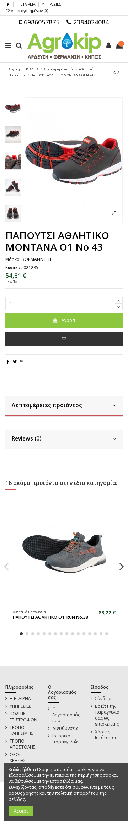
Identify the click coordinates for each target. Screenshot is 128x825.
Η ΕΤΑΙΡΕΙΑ (26, 4)
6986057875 (40, 22)
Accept (21, 811)
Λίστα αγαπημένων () (29, 10)
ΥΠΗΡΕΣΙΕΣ (51, 4)
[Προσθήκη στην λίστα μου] (64, 339)
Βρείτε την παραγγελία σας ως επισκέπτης (107, 715)
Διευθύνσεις (65, 728)
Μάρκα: (13, 259)
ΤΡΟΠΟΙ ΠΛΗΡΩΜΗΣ (21, 731)
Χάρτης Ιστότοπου (106, 735)
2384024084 (90, 22)
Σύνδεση (104, 698)
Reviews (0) (26, 438)
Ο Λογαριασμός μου (66, 715)
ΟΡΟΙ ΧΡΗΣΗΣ (18, 758)
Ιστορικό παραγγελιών (65, 739)
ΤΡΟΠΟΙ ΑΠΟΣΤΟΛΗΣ (23, 744)
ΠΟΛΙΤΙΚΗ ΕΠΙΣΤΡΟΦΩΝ (23, 717)
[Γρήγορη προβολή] (68, 605)
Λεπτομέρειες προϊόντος (47, 405)
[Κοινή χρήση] (8, 362)
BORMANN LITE (37, 259)
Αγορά (68, 320)
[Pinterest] (21, 362)
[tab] (64, 406)
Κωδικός (13, 268)
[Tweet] (15, 362)
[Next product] (118, 72)
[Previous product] (115, 72)
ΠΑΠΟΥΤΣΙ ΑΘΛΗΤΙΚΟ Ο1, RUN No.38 (50, 617)
